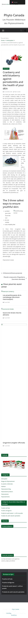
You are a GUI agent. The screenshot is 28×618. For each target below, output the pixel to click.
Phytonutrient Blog (6, 489)
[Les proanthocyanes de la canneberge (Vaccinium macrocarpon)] (7, 291)
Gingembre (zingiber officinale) (14, 443)
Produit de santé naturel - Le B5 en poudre (12, 513)
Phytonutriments (5, 496)
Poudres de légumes (6, 510)
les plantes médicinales (7, 484)
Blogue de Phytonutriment (8, 481)
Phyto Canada (14, 15)
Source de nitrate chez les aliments (12, 314)
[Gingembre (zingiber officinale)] (14, 325)
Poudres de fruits (5, 508)
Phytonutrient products (7, 491)
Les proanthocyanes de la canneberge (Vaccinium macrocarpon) (12, 297)
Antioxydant (6, 68)
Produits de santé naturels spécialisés (10, 516)
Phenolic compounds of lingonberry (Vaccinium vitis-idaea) (14, 278)
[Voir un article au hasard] (25, 30)
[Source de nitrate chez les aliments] (7, 309)
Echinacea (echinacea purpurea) (12, 273)
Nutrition (3, 486)
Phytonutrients (5, 494)
